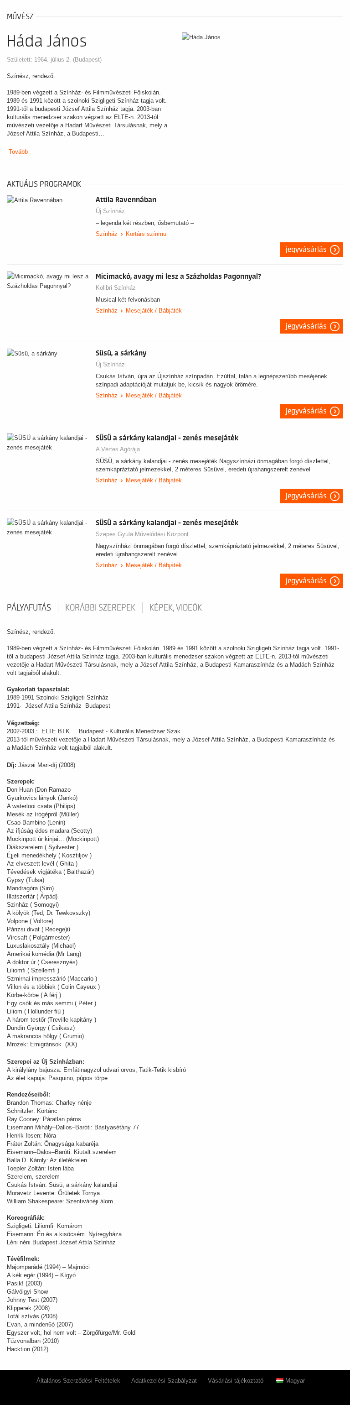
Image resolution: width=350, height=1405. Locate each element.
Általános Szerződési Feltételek (78, 1380)
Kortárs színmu (146, 233)
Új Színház (110, 211)
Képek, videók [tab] (175, 608)
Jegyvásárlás (306, 249)
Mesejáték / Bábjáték (154, 310)
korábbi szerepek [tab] (100, 608)
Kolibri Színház (116, 287)
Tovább (18, 151)
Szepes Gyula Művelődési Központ (142, 534)
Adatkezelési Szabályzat (164, 1380)
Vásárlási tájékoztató (235, 1380)
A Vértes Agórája (118, 449)
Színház (107, 233)
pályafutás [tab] (29, 608)
